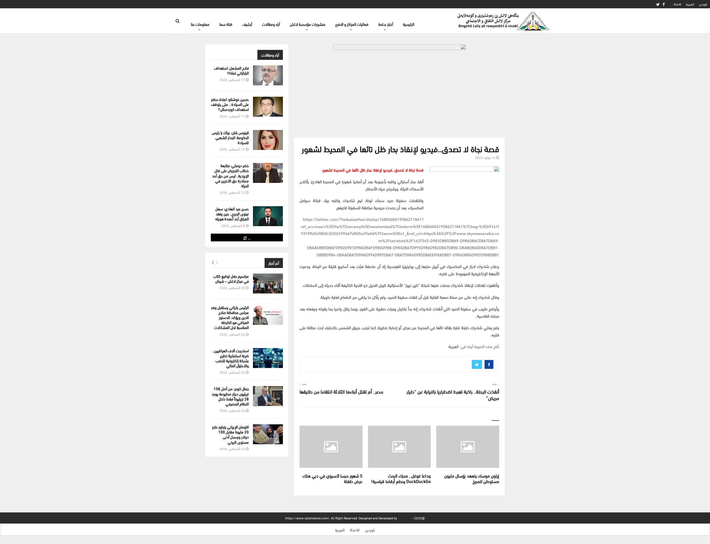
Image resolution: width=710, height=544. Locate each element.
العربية (690, 4)
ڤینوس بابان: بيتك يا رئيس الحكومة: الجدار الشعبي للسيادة (230, 137)
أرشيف (247, 24)
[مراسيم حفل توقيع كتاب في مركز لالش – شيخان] (268, 283)
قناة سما (225, 24)
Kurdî (677, 4)
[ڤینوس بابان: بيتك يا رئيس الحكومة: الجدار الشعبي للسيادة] (268, 140)
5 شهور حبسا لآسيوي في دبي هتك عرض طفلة (332, 478)
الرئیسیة (408, 24)
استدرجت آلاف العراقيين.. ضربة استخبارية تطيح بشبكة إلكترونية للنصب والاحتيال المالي (230, 358)
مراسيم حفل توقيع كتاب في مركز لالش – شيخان (231, 278)
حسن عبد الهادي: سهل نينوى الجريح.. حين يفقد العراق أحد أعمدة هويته (232, 213)
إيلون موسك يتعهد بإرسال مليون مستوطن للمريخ (471, 478)
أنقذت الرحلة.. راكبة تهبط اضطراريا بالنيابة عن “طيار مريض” (453, 394)
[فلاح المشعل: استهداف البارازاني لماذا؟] (268, 75)
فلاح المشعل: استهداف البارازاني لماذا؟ (231, 70)
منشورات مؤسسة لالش (307, 24)
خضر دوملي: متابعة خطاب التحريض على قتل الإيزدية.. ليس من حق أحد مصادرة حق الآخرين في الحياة (230, 175)
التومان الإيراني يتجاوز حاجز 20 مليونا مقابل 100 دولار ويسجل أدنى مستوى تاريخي (230, 434)
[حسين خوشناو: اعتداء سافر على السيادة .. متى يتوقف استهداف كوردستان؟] (268, 107)
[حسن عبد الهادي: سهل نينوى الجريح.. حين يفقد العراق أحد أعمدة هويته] (268, 216)
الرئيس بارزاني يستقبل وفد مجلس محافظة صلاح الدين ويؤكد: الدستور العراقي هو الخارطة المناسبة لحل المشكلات (230, 317)
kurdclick (404, 517)
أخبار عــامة (385, 24)
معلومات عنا (200, 24)
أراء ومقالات (271, 24)
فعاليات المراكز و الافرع (351, 24)
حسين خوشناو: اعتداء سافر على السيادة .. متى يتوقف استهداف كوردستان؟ (230, 104)
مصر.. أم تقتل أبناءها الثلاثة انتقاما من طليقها (341, 391)
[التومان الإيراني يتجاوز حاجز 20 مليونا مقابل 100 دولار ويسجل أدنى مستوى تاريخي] (268, 434)
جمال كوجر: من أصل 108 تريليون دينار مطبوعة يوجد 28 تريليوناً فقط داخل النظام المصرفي (230, 396)
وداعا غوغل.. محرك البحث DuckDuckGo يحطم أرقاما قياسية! (401, 478)
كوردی (703, 4)
